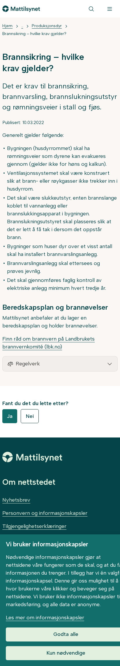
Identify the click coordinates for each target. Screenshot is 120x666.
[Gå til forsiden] (21, 9)
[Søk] (91, 9)
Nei (30, 416)
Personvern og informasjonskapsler (44, 513)
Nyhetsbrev (16, 500)
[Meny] (110, 9)
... (22, 25)
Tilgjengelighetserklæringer (34, 526)
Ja (10, 416)
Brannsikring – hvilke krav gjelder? (34, 33)
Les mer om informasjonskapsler (45, 617)
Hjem (7, 25)
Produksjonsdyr (47, 25)
